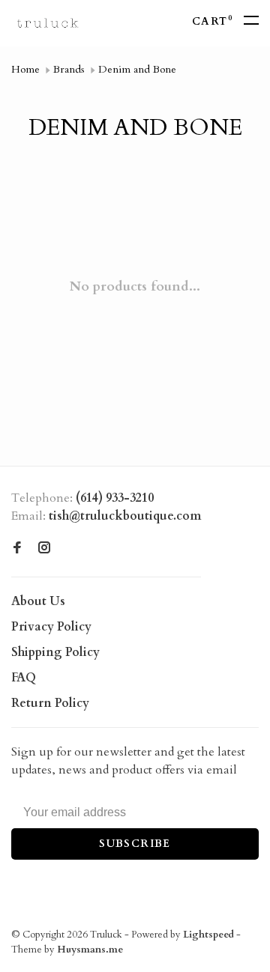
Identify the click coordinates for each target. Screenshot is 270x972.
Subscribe (135, 843)
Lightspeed (208, 934)
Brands (69, 69)
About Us (38, 601)
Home (25, 69)
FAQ (23, 677)
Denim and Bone (137, 69)
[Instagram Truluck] (44, 549)
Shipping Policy (55, 652)
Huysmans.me (90, 949)
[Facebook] (17, 549)
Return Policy (50, 703)
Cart (212, 21)
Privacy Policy (51, 627)
